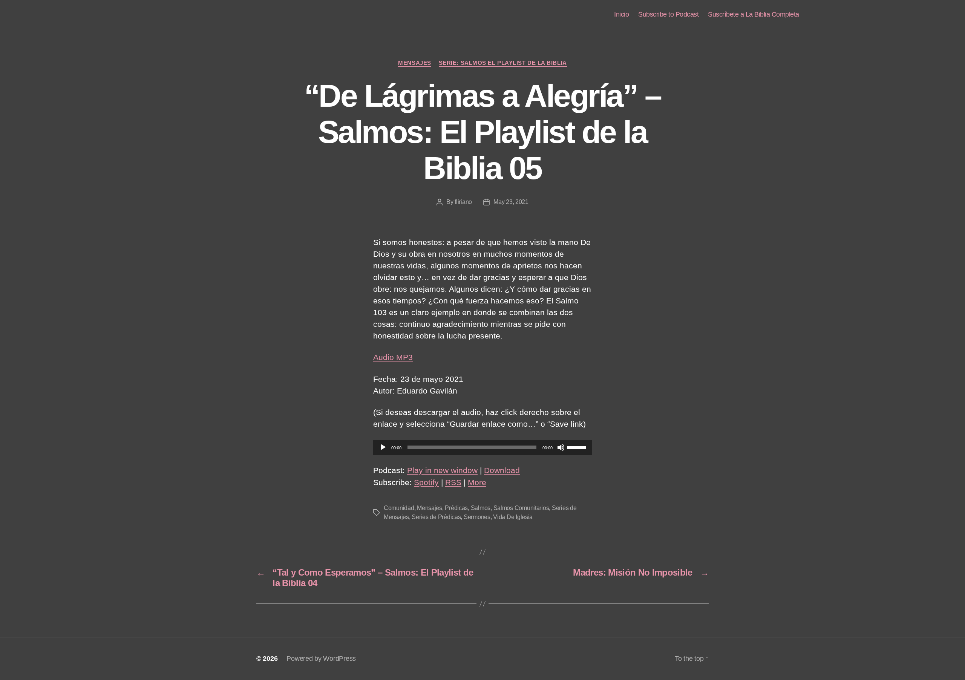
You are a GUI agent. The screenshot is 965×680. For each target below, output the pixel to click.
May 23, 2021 (510, 202)
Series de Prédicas (436, 517)
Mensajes (414, 63)
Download (502, 470)
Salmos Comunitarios (521, 508)
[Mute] (561, 447)
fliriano (463, 202)
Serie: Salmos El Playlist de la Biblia (503, 63)
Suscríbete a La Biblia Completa (753, 14)
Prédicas (456, 508)
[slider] (577, 446)
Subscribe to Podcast (668, 14)
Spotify (426, 482)
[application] (482, 447)
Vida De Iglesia (513, 517)
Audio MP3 (393, 357)
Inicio (621, 14)
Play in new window (442, 470)
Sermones (477, 517)
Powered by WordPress (321, 658)
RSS (453, 482)
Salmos (480, 508)
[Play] (383, 447)
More (477, 482)
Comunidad (399, 508)
